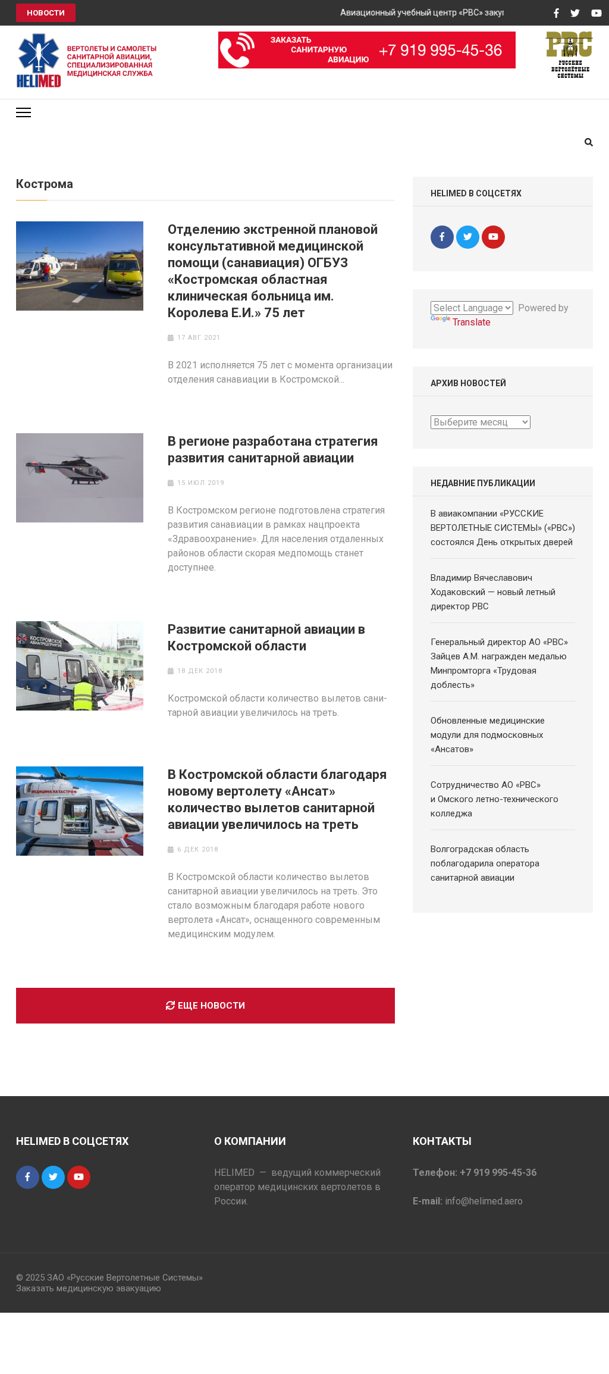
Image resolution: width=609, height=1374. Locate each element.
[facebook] (442, 237)
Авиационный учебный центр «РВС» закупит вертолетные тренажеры (470, 12)
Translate (472, 322)
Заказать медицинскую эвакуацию (88, 1288)
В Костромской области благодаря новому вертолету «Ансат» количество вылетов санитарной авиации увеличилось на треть (277, 799)
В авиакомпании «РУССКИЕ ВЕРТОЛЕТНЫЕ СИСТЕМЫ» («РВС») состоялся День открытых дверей (503, 527)
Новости (46, 12)
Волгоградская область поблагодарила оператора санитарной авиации (485, 863)
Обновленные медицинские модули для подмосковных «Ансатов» (488, 735)
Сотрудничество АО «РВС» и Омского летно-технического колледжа (494, 799)
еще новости (211, 1005)
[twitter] (467, 237)
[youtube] (493, 237)
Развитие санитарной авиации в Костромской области (266, 637)
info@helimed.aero (484, 1201)
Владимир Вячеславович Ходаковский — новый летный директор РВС (493, 592)
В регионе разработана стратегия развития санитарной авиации (273, 449)
